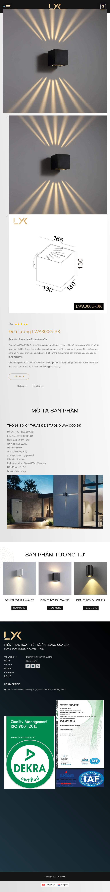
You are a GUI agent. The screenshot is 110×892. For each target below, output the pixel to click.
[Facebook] (27, 666)
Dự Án (7, 660)
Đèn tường (38, 386)
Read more (19, 608)
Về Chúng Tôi (10, 657)
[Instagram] (38, 666)
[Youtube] (33, 666)
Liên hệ (7, 676)
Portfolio (8, 668)
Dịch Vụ (8, 664)
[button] (8, 6)
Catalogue (9, 672)
